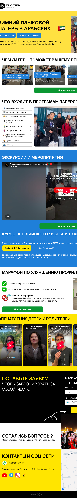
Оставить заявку (22, 309)
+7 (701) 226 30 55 (16, 463)
